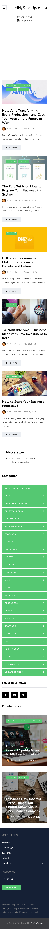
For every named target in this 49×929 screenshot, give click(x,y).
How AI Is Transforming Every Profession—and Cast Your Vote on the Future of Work (23, 116)
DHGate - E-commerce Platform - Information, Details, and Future (19, 262)
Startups (23, 89)
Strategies (24, 634)
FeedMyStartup (22, 7)
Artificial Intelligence (18, 85)
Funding (24, 542)
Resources (24, 603)
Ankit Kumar (15, 128)
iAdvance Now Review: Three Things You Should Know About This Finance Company (23, 805)
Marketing (24, 572)
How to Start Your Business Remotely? (23, 404)
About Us (6, 863)
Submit (5, 858)
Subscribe (11, 887)
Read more (11, 148)
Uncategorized (24, 672)
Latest (24, 557)
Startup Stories (24, 618)
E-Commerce (24, 519)
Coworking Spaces (24, 503)
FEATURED (23, 161)
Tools (24, 656)
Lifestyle (24, 565)
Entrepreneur (14, 377)
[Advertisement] (24, 54)
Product (24, 595)
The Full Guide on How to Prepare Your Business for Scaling (22, 190)
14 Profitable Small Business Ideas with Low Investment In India (24, 334)
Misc (24, 580)
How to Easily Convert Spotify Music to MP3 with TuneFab (23, 750)
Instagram (24, 549)
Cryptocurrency (24, 511)
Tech (24, 641)
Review (24, 611)
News (24, 588)
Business (11, 89)
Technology (24, 649)
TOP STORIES (24, 664)
